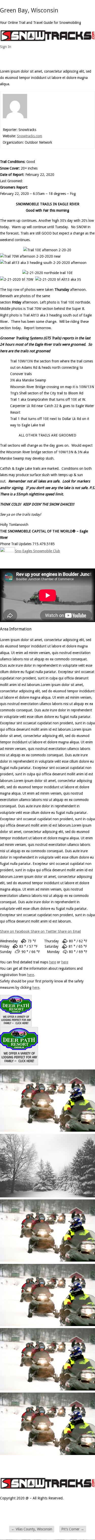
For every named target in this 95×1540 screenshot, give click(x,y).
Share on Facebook (15, 931)
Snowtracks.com (29, 136)
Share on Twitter (44, 931)
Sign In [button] (5, 47)
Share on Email (69, 931)
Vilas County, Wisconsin (31, 1529)
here (64, 962)
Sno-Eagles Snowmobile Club (37, 551)
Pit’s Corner (72, 1529)
